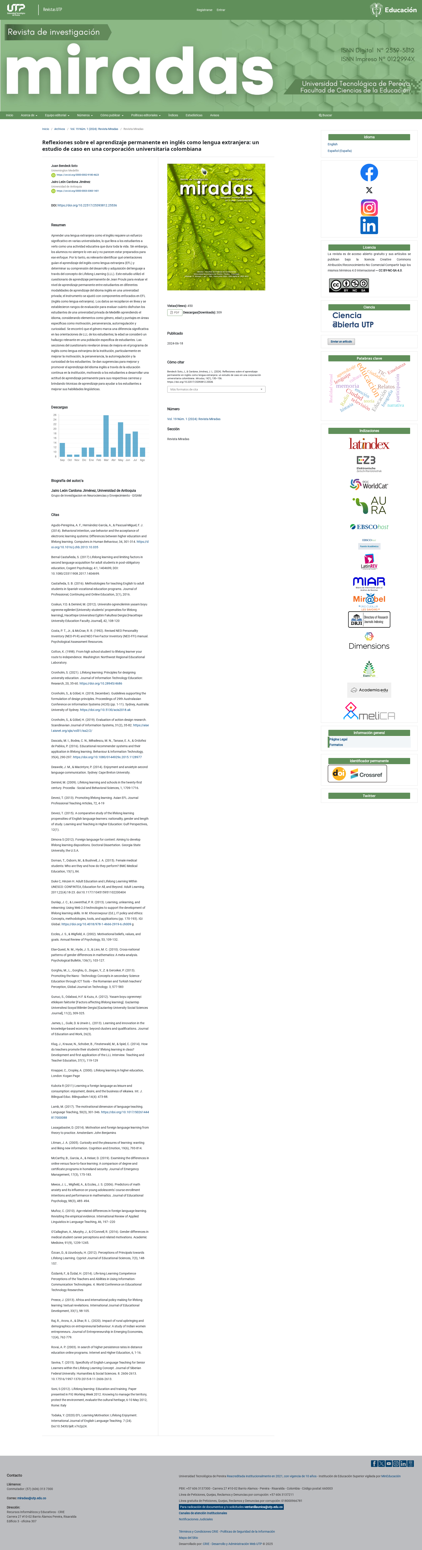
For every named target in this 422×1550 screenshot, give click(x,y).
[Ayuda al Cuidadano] (410, 1463)
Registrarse (204, 10)
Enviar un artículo (341, 341)
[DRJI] (369, 619)
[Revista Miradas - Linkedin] (369, 225)
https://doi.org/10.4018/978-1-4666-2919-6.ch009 (96, 924)
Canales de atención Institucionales (203, 1513)
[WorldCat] (369, 484)
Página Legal (338, 739)
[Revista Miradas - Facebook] (369, 172)
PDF (176, 312)
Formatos (336, 745)
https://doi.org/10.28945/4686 (101, 683)
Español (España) (340, 151)
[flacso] (369, 561)
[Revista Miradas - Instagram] (369, 207)
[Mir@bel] (369, 601)
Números (83, 115)
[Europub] (369, 669)
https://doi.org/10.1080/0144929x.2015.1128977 (107, 757)
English (333, 144)
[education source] (369, 526)
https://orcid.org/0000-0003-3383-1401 (78, 190)
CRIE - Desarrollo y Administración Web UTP (232, 1544)
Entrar (221, 10)
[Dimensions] (369, 640)
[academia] (369, 690)
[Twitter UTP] (381, 1463)
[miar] (369, 584)
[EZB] (369, 464)
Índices (173, 115)
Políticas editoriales (144, 115)
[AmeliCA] (369, 710)
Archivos (59, 129)
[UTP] (16, 10)
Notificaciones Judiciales (196, 1519)
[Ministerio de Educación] (393, 9)
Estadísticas (194, 115)
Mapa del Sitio (188, 1537)
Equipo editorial (56, 115)
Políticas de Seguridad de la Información (247, 1531)
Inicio (9, 115)
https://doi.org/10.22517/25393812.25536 (87, 205)
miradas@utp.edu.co (31, 1498)
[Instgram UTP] (396, 1463)
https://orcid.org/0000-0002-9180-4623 (78, 175)
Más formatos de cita (184, 389)
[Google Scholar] (369, 572)
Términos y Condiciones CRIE (198, 1531)
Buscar (327, 115)
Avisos (214, 115)
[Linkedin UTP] (403, 1463)
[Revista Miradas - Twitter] (369, 190)
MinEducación (391, 1476)
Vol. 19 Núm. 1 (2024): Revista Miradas (94, 129)
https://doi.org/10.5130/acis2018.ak (105, 710)
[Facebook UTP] (374, 1463)
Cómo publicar (110, 115)
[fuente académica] (369, 543)
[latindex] (369, 443)
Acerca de (28, 115)
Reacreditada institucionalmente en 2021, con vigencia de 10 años (271, 1476)
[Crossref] (357, 773)
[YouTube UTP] (389, 1463)
